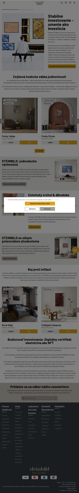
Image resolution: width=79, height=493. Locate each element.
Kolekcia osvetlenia (58, 413)
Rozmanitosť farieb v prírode (32, 435)
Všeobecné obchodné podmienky (5, 422)
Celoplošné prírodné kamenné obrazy (19, 416)
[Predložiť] (55, 398)
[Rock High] (20, 304)
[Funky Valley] (20, 115)
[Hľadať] (62, 3)
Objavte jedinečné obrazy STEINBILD (14, 184)
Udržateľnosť (45, 415)
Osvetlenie (44, 422)
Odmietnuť (32, 209)
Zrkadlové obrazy (58, 420)
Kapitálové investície (31, 426)
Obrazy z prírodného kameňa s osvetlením (19, 457)
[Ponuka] (4, 3)
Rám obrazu (45, 419)
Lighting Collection (10, 100)
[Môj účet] (74, 3)
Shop (17, 406)
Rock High (7, 325)
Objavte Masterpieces (9, 258)
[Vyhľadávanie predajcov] (66, 3)
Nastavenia (47, 209)
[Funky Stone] (59, 115)
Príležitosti (58, 428)
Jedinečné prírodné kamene (33, 409)
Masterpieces (8, 103)
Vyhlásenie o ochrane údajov (6, 435)
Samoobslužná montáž (69, 484)
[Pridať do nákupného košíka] (29, 142)
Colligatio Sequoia (51, 325)
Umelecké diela (31, 420)
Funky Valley (8, 136)
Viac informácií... (56, 199)
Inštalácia (58, 425)
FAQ (63, 482)
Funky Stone (48, 136)
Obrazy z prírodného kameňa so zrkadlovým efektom (19, 443)
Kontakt (4, 415)
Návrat (59, 482)
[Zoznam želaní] (70, 3)
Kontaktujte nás (71, 482)
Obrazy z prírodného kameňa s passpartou (19, 429)
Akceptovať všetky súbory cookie (40, 203)
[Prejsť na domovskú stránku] (39, 3)
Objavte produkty (34, 227)
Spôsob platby (71, 488)
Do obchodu (39, 151)
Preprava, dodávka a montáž (67, 486)
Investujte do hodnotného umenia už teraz (62, 66)
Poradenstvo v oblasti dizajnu (68, 490)
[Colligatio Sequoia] (59, 304)
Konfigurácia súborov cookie (6, 444)
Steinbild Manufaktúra (47, 408)
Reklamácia (6, 428)
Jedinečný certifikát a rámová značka (45, 430)
